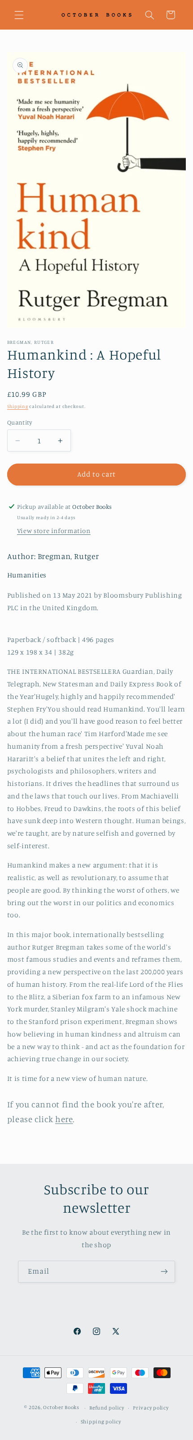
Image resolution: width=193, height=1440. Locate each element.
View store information (54, 530)
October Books (61, 1408)
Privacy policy (150, 1408)
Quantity (19, 422)
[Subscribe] (164, 1272)
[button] (19, 14)
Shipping (17, 406)
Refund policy (106, 1408)
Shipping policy (101, 1421)
